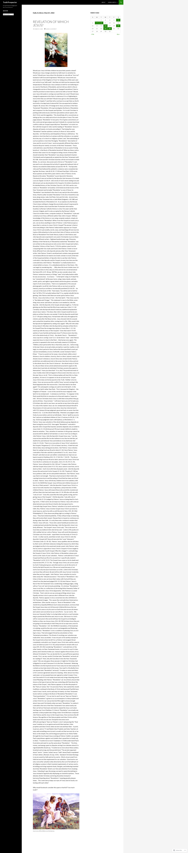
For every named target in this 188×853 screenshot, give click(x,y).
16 (105, 26)
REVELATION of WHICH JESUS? (51, 23)
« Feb (92, 34)
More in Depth (112, 2)
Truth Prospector (10, 2)
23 (105, 28)
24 (110, 28)
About (103, 2)
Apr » (118, 34)
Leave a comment (51, 29)
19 (118, 26)
